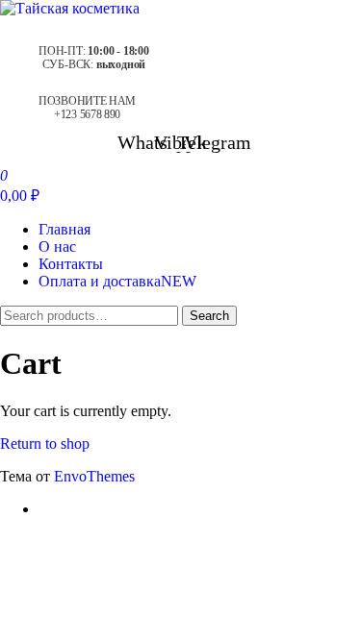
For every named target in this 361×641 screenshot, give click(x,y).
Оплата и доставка (117, 281)
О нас (57, 246)
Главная (64, 229)
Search (209, 315)
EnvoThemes (94, 476)
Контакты (71, 264)
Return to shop (45, 443)
